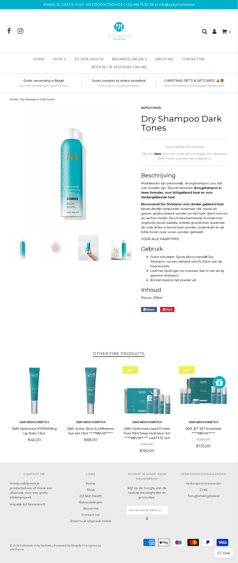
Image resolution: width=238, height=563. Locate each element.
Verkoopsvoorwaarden (203, 483)
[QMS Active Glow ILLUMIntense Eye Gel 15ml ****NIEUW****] (91, 391)
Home (38, 59)
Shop (91, 490)
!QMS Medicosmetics (34, 422)
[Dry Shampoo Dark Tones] (23, 247)
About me (164, 59)
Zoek (203, 490)
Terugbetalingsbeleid (203, 496)
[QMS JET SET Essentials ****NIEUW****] (203, 391)
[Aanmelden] (212, 31)
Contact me (193, 59)
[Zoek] (202, 31)
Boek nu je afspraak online (119, 67)
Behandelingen (90, 502)
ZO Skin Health (89, 59)
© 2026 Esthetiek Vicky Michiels (31, 545)
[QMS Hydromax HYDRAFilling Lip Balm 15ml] (34, 391)
